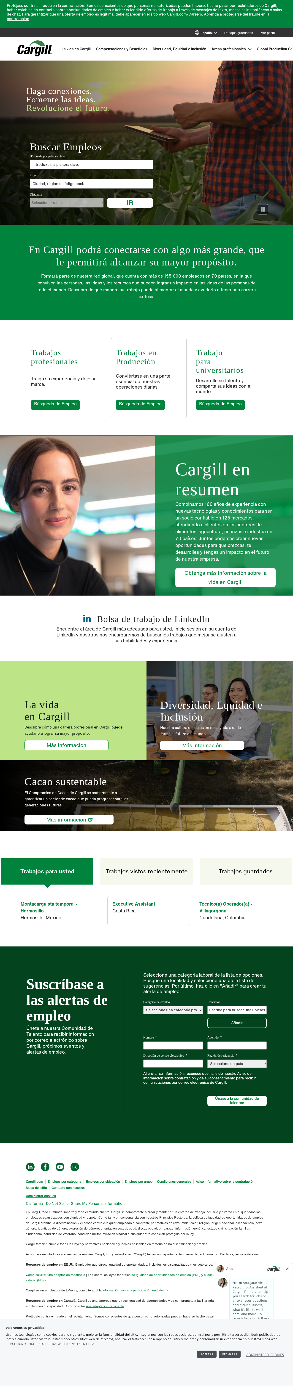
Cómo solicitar (36, 1275)
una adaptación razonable (66, 1275)
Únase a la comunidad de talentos (237, 1100)
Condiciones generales (174, 1181)
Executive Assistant (133, 904)
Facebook (45, 1167)
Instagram (75, 1167)
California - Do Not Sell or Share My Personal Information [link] (75, 1203)
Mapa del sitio (36, 1187)
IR (130, 203)
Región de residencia (222, 1055)
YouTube (60, 1167)
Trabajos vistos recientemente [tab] (147, 871)
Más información (66, 745)
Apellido (214, 1037)
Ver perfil (268, 32)
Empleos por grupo (138, 1181)
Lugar (34, 175)
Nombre (150, 1037)
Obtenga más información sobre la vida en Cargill (225, 577)
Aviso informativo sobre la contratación (225, 1181)
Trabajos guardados (238, 32)
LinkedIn (30, 1167)
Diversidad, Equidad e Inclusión (179, 49)
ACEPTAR (207, 1354)
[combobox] (91, 184)
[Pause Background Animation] (263, 209)
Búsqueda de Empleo (57, 403)
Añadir (237, 1023)
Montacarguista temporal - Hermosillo (49, 907)
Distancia (36, 194)
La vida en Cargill (76, 49)
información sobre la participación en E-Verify (135, 1290)
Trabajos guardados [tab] (246, 871)
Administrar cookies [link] (41, 1195)
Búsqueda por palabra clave (47, 156)
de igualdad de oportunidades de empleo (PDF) (166, 1275)
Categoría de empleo (156, 1002)
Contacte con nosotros (68, 1187)
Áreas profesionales (229, 49)
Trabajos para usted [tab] (47, 871)
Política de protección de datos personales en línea (52, 1344)
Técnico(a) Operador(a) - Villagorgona (225, 907)
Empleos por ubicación (103, 1181)
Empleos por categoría (64, 1181)
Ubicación (213, 1002)
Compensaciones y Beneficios (121, 49)
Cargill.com (34, 1181)
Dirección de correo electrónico (165, 1055)
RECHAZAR (229, 1354)
